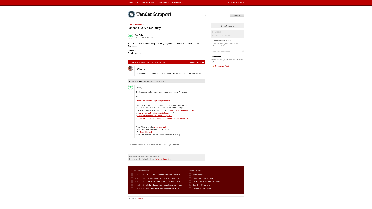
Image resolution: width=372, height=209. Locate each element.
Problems (138, 24)
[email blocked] (160, 127)
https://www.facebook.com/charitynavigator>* (154, 115)
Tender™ (140, 198)
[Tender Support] (150, 17)
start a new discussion (162, 159)
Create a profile (238, 2)
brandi (141, 62)
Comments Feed (222, 66)
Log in (229, 2)
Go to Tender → (177, 2)
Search (237, 15)
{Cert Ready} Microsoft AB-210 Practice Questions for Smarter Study (164, 181)
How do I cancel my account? (203, 178)
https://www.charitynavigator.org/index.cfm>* (154, 113)
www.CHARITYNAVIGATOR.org (181, 110)
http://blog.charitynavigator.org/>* (177, 118)
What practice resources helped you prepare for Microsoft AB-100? (164, 185)
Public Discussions (147, 2)
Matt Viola (139, 35)
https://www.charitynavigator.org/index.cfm (153, 100)
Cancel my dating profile (201, 185)
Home (130, 24)
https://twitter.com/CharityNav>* (149, 118)
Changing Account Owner (202, 188)
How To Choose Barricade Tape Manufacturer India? (164, 174)
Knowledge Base (163, 2)
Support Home (133, 2)
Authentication (198, 174)
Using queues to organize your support (206, 181)
